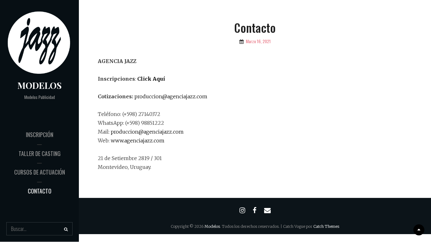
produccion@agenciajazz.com (170, 96)
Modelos (39, 85)
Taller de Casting (40, 153)
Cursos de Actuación (39, 172)
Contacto (39, 191)
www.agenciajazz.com (137, 140)
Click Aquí (151, 79)
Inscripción (39, 134)
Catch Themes (326, 226)
